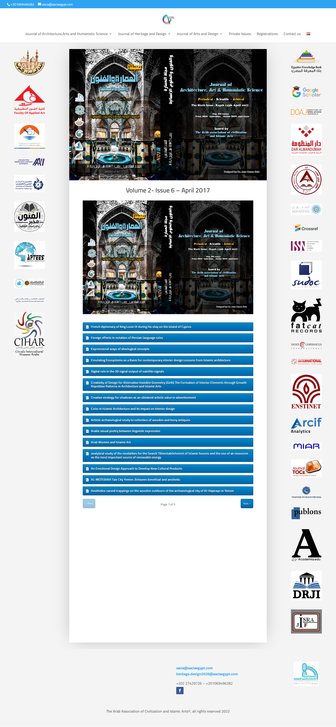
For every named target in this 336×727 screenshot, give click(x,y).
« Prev (89, 503)
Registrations (267, 34)
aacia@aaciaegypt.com (194, 667)
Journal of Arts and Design (197, 34)
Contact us (292, 34)
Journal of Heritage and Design (142, 34)
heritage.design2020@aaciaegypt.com (207, 673)
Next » (247, 503)
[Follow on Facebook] (180, 690)
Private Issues (240, 34)
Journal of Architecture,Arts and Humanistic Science (67, 34)
